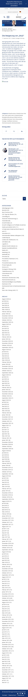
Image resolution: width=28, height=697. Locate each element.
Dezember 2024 (6, 341)
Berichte (4, 210)
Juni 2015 (4, 581)
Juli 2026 (4, 301)
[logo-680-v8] (19, 17)
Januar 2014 (5, 617)
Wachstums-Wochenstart (9, 277)
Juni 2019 (4, 480)
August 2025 (5, 324)
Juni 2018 (4, 505)
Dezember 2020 (6, 442)
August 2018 (5, 501)
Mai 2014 (4, 608)
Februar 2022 (5, 413)
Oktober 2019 (6, 471)
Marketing (4, 252)
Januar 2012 (5, 667)
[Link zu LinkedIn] (18, 693)
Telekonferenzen (6, 271)
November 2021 (6, 419)
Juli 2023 (4, 377)
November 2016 (6, 545)
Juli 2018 (4, 503)
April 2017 (5, 535)
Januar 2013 (5, 642)
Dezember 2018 (6, 493)
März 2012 (5, 663)
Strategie (4, 121)
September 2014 (6, 600)
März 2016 (5, 562)
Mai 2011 (4, 682)
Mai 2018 (4, 507)
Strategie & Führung (20, 38)
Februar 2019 (5, 488)
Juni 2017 (4, 530)
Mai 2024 (4, 356)
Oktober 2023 (6, 370)
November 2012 (6, 646)
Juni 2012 (4, 657)
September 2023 (6, 372)
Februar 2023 (5, 387)
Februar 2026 (5, 311)
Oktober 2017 (6, 522)
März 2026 (5, 309)
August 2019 (5, 476)
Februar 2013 (5, 640)
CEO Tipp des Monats (8, 214)
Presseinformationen (7, 263)
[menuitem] (6, 8)
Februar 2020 (5, 463)
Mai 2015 (4, 583)
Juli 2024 (4, 351)
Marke (14, 38)
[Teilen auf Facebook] (6, 131)
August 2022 (5, 400)
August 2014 (5, 602)
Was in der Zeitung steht (8, 290)
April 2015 (5, 585)
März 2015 (5, 587)
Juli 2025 (4, 326)
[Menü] (7, 17)
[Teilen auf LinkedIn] (22, 131)
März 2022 (5, 410)
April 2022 (5, 408)
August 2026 (5, 299)
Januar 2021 (5, 440)
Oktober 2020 (6, 446)
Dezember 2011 (6, 670)
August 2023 (5, 375)
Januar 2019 (5, 490)
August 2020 (5, 450)
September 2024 (6, 347)
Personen (4, 256)
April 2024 (5, 358)
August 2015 (5, 577)
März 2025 (5, 335)
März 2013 (5, 638)
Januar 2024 (5, 364)
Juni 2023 (4, 379)
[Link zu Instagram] (25, 693)
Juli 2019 (4, 478)
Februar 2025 (5, 337)
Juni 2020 (4, 455)
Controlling (5, 216)
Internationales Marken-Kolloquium (11, 235)
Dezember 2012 (6, 644)
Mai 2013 (4, 634)
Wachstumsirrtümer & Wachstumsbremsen (13, 286)
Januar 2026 (5, 313)
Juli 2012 (4, 655)
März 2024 (5, 360)
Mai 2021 (4, 431)
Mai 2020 (4, 457)
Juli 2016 (4, 554)
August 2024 (5, 349)
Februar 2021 (5, 438)
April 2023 (5, 383)
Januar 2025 (5, 339)
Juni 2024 (4, 354)
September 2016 (6, 549)
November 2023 (6, 368)
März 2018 (5, 512)
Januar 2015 (5, 592)
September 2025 (6, 322)
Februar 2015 (5, 589)
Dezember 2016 (6, 543)
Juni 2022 (4, 404)
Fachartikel (5, 220)
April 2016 (5, 560)
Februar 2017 (5, 539)
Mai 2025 (4, 330)
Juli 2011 (4, 680)
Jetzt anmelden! (16, 5)
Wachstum (15, 121)
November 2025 (6, 318)
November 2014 (6, 596)
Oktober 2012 (6, 648)
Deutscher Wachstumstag (9, 218)
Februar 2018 (5, 514)
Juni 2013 (4, 632)
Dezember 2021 (6, 417)
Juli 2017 (4, 528)
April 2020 (5, 459)
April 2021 (5, 434)
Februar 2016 (5, 564)
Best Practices (6, 212)
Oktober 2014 (6, 598)
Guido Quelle (8, 115)
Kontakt (6, 8)
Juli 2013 (4, 630)
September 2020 (6, 448)
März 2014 (5, 613)
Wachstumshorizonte (7, 279)
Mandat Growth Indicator (9, 246)
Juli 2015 (4, 579)
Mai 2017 (4, 533)
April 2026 (5, 307)
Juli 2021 (4, 427)
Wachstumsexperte (6, 123)
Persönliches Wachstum (8, 258)
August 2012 (5, 653)
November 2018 (6, 495)
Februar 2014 (5, 615)
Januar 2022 (5, 415)
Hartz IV (13, 115)
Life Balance (5, 242)
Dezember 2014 (6, 594)
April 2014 (5, 611)
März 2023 (5, 385)
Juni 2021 (4, 429)
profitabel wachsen (17, 117)
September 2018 (6, 499)
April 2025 (5, 332)
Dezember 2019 (6, 467)
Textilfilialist (9, 121)
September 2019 (6, 474)
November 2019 (6, 469)
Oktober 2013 (6, 623)
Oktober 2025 (6, 320)
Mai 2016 (4, 558)
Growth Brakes (6, 223)
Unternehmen (5, 273)
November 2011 (6, 672)
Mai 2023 (4, 381)
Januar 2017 (5, 541)
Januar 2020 (5, 465)
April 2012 (5, 661)
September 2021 (6, 423)
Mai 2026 (4, 305)
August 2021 (5, 425)
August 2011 (5, 678)
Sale (14, 119)
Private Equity (6, 265)
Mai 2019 (4, 482)
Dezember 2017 (6, 518)
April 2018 (5, 509)
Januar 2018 (5, 516)
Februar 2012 (5, 665)
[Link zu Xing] (20, 693)
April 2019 (5, 484)
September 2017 (6, 524)
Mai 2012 (4, 659)
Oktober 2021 (6, 421)
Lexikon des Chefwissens (9, 239)
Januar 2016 (5, 566)
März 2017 (5, 537)
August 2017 (5, 526)
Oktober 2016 (6, 547)
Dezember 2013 (6, 619)
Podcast (4, 260)
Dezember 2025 (6, 316)
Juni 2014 (4, 606)
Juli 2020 (4, 453)
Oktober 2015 (6, 573)
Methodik (4, 254)
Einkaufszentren (12, 113)
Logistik (4, 244)
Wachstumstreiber (16, 123)
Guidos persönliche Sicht (8, 227)
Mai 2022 (4, 406)
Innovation (5, 233)
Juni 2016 (4, 556)
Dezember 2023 (6, 366)
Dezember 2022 (6, 391)
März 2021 (5, 436)
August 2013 (5, 627)
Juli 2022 (4, 402)
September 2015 (6, 575)
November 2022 (6, 394)
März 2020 (5, 461)
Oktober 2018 (6, 497)
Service (4, 267)
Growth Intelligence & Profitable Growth (13, 225)
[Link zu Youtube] (22, 693)
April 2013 (5, 636)
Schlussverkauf (18, 119)
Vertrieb (4, 275)
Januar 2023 (5, 389)
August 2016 (5, 552)
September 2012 (6, 651)
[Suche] (3, 17)
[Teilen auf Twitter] (14, 131)
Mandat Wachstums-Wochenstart (17, 8)
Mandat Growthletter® (13, 12)
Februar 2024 (5, 362)
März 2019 (5, 486)
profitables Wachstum (7, 119)
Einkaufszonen (19, 113)
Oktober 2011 (6, 674)
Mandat (17, 115)
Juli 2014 (4, 604)
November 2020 (6, 444)
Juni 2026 (4, 303)
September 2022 (6, 398)
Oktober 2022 (6, 396)
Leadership (5, 237)
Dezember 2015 (6, 568)
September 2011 (6, 676)
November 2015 (6, 571)
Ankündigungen (6, 208)
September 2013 (6, 625)
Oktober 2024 (6, 345)
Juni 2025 (4, 328)
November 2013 (6, 621)
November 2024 (6, 343)
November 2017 (6, 520)
